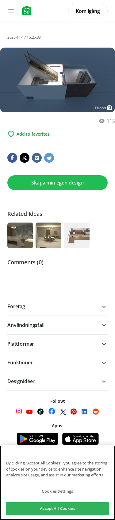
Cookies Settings (57, 491)
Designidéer (21, 381)
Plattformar (20, 343)
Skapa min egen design (57, 182)
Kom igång (88, 11)
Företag (16, 306)
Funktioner (20, 362)
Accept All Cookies (57, 508)
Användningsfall (25, 325)
